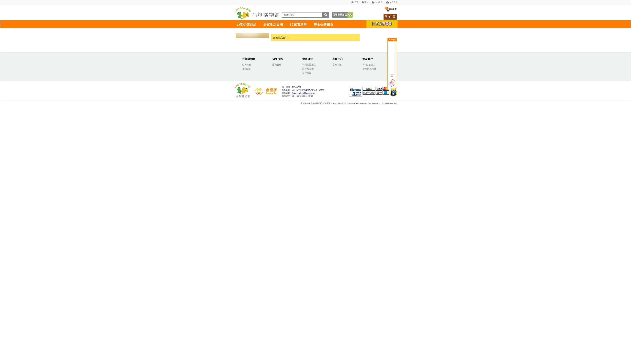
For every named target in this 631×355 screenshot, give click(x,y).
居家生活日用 (273, 24)
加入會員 (393, 2)
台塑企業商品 (247, 24)
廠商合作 (276, 64)
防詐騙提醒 (308, 68)
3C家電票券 (298, 24)
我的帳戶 (378, 2)
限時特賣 (390, 16)
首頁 (356, 2)
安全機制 (307, 72)
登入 (366, 2)
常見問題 (337, 64)
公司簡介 (246, 64)
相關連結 (246, 68)
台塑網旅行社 (369, 68)
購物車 (393, 9)
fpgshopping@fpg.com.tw (303, 93)
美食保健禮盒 (323, 24)
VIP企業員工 (368, 64)
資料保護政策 (309, 64)
